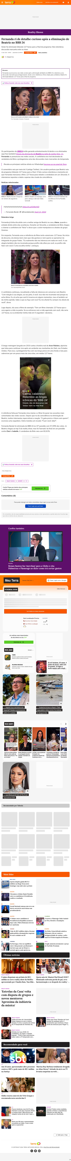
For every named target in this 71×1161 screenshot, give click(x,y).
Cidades (12, 929)
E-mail (63, 2)
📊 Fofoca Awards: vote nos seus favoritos (16, 83)
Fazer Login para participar (35, 506)
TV (26, 481)
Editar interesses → (62, 589)
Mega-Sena (12, 879)
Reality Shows (11, 481)
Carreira (12, 941)
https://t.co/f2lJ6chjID (31, 207)
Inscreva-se (17, 642)
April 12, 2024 (40, 212)
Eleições (10, 563)
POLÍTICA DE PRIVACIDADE (51, 1147)
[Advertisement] (49, 1034)
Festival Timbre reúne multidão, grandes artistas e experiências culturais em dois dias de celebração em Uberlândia (57, 1111)
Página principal (10, 2)
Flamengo (47, 916)
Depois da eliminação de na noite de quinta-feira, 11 (39, 154)
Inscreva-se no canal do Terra (55, 164)
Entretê (20, 481)
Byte (46, 941)
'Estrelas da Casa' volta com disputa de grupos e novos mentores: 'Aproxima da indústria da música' (17, 998)
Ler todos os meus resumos (35, 611)
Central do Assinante (51, 2)
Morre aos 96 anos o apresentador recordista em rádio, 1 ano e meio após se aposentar (23, 1123)
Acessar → (30, 650)
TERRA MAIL (39, 2)
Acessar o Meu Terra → (28, 580)
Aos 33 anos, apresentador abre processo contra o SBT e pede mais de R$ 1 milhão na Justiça (18, 1069)
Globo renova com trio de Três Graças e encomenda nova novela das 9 (17, 1097)
